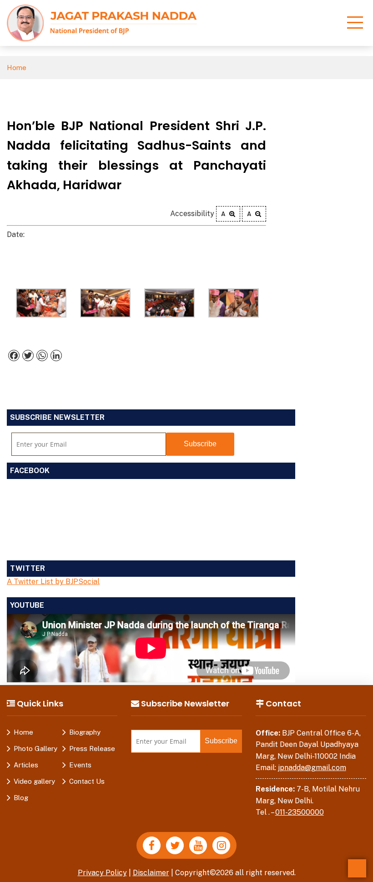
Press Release (92, 748)
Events (80, 765)
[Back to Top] (357, 868)
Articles (26, 765)
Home (16, 67)
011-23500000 (299, 812)
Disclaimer (151, 872)
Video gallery (34, 781)
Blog (21, 797)
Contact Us (87, 781)
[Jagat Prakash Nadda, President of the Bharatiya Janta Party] (102, 22)
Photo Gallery (35, 748)
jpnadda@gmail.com (312, 767)
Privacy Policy (102, 872)
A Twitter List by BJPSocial (53, 581)
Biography (85, 732)
